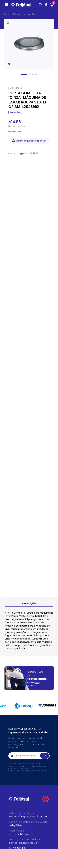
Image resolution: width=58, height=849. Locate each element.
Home (7, 14)
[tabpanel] (29, 631)
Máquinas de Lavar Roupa (25, 14)
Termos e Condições (18, 769)
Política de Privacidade (34, 771)
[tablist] (29, 604)
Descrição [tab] (29, 603)
